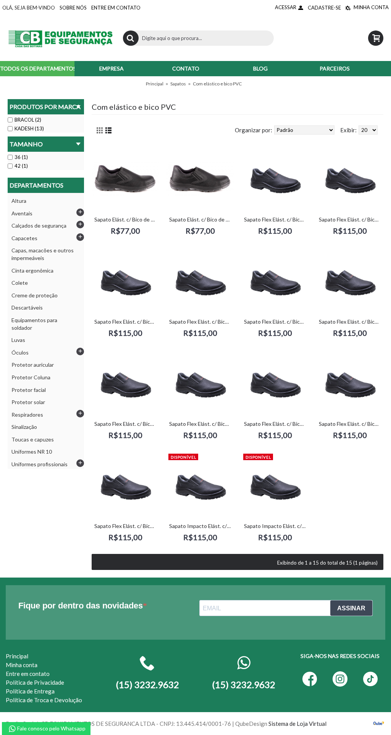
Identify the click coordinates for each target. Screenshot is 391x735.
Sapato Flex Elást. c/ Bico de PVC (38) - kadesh (201, 321)
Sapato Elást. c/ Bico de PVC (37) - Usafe (201, 219)
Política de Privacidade (35, 682)
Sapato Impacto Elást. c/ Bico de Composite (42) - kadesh (276, 526)
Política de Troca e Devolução (44, 699)
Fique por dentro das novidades (80, 605)
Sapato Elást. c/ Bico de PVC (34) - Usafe (126, 219)
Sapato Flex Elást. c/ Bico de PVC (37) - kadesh (126, 321)
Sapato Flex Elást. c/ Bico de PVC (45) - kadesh (126, 526)
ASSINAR (351, 608)
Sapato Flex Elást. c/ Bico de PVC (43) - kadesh (276, 423)
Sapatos (178, 84)
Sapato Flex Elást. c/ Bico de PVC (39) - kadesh (276, 321)
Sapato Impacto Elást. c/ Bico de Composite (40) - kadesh (201, 526)
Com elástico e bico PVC (217, 84)
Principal (154, 84)
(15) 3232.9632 (243, 684)
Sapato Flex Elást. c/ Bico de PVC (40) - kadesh (351, 321)
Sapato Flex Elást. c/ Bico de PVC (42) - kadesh (201, 423)
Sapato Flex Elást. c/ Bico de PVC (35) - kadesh (276, 219)
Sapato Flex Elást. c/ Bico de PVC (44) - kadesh (351, 423)
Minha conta (21, 664)
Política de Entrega (30, 691)
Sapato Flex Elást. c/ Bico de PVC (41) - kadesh (126, 423)
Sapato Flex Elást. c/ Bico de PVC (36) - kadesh (351, 219)
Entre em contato (28, 673)
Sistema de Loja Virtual (297, 723)
